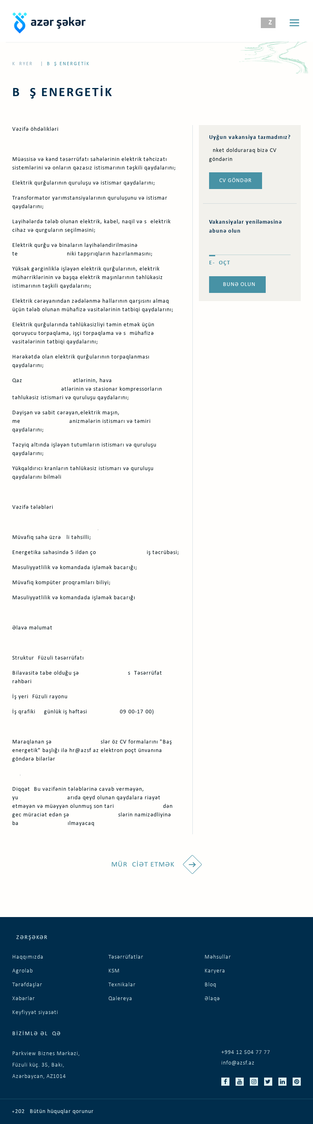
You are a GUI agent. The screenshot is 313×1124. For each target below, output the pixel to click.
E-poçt (220, 263)
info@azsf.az (238, 1063)
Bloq (210, 985)
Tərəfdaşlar (27, 985)
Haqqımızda (28, 957)
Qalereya (120, 999)
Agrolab (22, 971)
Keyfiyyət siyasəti (35, 1013)
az (268, 22)
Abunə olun (237, 285)
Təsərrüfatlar (125, 957)
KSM (114, 971)
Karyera (24, 64)
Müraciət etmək (143, 865)
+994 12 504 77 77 (245, 1052)
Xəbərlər (23, 999)
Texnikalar (122, 985)
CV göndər (235, 181)
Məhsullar (218, 957)
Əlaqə (212, 999)
